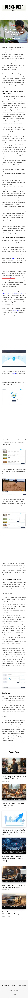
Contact (13, 985)
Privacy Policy (22, 985)
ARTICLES (12, 25)
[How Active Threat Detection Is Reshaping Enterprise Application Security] (14, 846)
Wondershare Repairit (8, 278)
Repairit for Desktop (19, 293)
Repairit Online (6, 293)
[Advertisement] (14, 332)
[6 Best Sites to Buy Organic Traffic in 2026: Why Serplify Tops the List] (14, 819)
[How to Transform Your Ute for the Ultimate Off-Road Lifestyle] (14, 901)
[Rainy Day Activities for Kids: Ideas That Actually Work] (14, 792)
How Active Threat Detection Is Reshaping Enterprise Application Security (13, 859)
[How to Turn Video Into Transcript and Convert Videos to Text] (14, 874)
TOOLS (16, 25)
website (15, 310)
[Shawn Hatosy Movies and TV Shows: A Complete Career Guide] (14, 766)
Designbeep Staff (10, 38)
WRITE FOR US (5, 985)
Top (14, 994)
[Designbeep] (14, 8)
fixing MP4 (14, 258)
